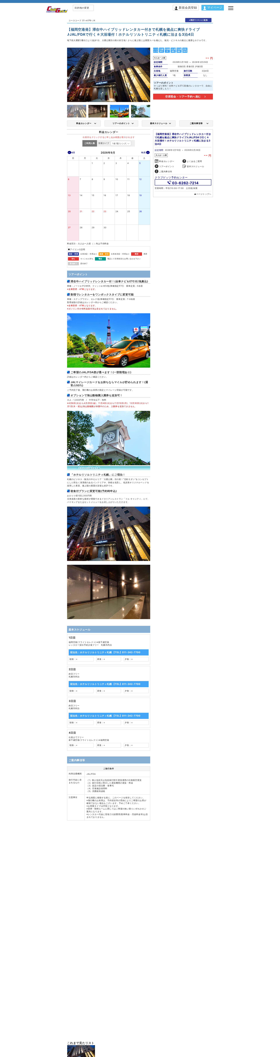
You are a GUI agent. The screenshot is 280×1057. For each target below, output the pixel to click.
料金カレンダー (83, 123)
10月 (143, 152)
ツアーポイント (166, 166)
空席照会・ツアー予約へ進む (183, 96)
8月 (73, 152)
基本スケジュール (158, 123)
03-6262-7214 (185, 183)
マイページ (214, 7)
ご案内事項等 (196, 123)
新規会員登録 (188, 7)
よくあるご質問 (194, 161)
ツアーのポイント (121, 123)
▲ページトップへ (202, 194)
